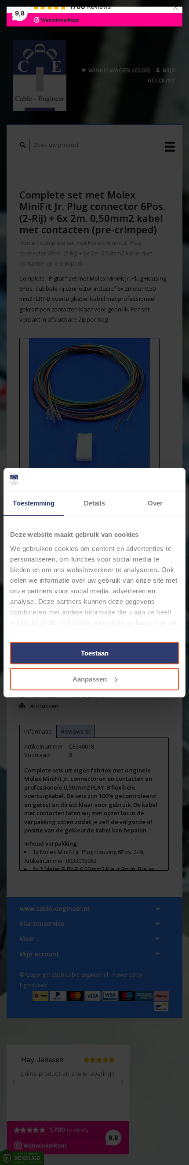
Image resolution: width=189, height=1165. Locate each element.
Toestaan (95, 653)
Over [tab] (155, 503)
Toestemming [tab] (34, 503)
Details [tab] (94, 503)
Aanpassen (90, 679)
